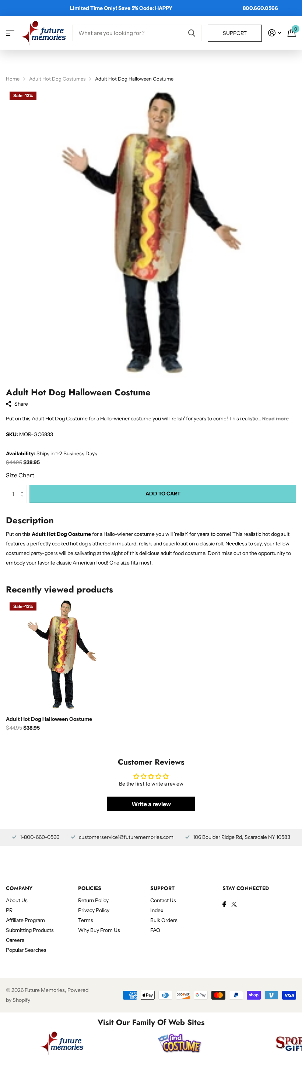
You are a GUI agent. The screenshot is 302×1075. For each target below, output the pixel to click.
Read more (275, 418)
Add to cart (162, 493)
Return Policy (93, 900)
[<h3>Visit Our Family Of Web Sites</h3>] (62, 1043)
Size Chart (20, 475)
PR (9, 910)
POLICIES (89, 888)
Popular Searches (26, 950)
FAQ (155, 930)
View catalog (10, 33)
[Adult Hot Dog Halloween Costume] (62, 655)
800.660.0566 (260, 8)
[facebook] (224, 904)
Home (13, 79)
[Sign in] (274, 33)
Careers (15, 940)
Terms (85, 920)
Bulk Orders (164, 920)
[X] (234, 904)
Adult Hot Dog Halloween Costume (49, 719)
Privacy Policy (93, 910)
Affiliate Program (25, 920)
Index (157, 910)
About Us (17, 900)
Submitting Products (30, 930)
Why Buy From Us (99, 930)
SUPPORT (162, 888)
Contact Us (163, 900)
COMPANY (19, 888)
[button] (23, 487)
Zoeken (192, 33)
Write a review (151, 804)
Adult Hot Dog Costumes (57, 79)
